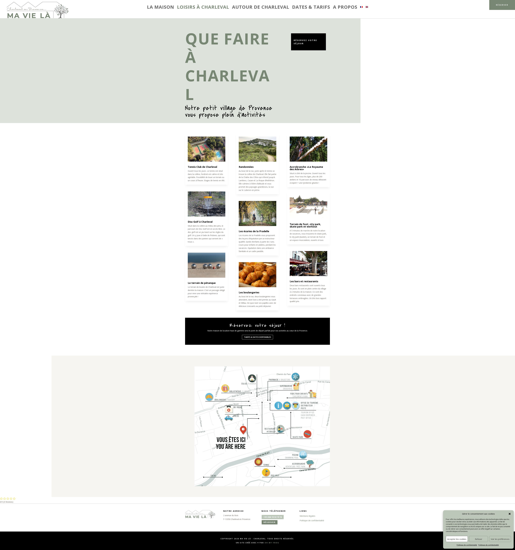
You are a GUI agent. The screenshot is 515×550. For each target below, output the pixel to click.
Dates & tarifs (311, 7)
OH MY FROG (272, 543)
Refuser (478, 539)
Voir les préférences (500, 539)
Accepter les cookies (456, 539)
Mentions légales (307, 516)
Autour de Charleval (260, 7)
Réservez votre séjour (305, 42)
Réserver (502, 5)
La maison (160, 7)
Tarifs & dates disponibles (257, 337)
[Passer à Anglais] (367, 7)
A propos (345, 7)
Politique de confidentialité (467, 545)
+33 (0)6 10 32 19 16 (273, 517)
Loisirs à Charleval (203, 7)
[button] (509, 514)
